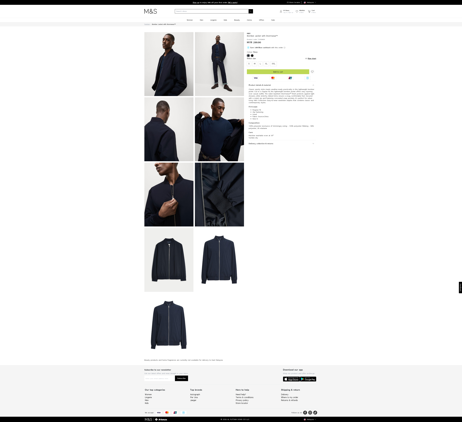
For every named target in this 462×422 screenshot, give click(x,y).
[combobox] (218, 11)
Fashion (147, 24)
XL (266, 63)
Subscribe (181, 378)
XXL (273, 63)
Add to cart (278, 72)
